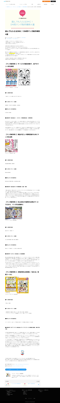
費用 (32, 4)
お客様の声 (39, 4)
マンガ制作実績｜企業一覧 (9, 392)
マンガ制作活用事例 (23, 37)
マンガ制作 (7, 38)
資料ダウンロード (47, 1)
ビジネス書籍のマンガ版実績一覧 (10, 394)
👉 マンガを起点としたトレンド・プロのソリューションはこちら (15, 369)
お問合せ (53, 1)
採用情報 (34, 398)
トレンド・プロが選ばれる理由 (10, 4)
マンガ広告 (13, 38)
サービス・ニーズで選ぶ (23, 4)
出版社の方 (24, 392)
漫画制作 (10, 38)
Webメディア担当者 (25, 394)
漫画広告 (16, 38)
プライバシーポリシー (30, 398)
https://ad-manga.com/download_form (22, 364)
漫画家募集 (45, 4)
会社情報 (52, 4)
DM (17, 38)
